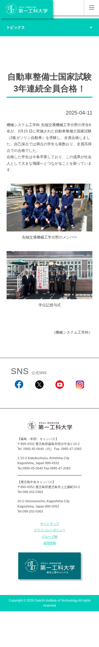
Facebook (19, 396)
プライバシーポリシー (49, 530)
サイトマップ (49, 524)
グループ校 (50, 537)
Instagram (80, 396)
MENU (91, 7)
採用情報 (49, 543)
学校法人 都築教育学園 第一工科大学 (26, 9)
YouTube (59, 396)
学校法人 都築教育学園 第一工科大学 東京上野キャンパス (49, 565)
